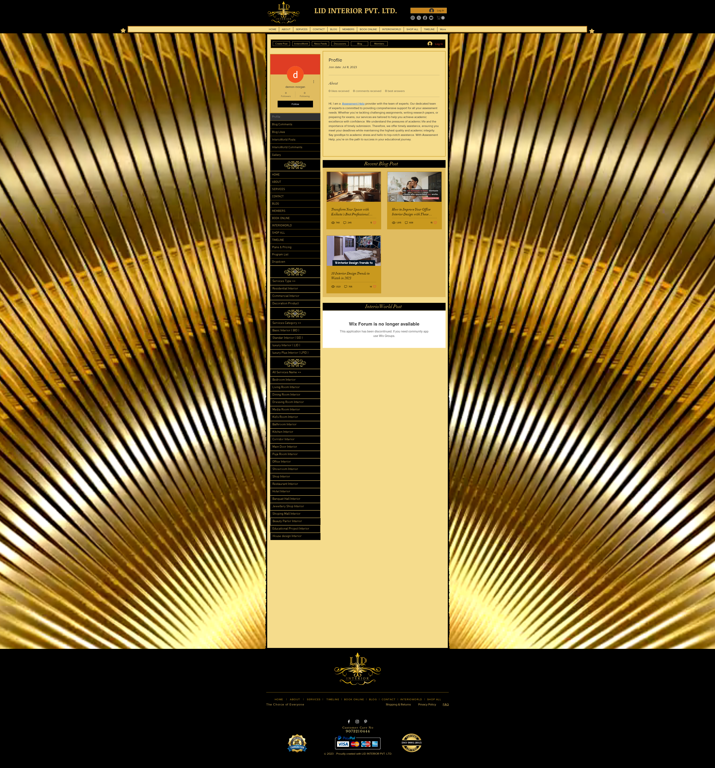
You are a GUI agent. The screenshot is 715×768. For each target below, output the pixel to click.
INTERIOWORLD (282, 225)
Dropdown (278, 262)
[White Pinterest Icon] (365, 721)
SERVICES (278, 189)
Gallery (276, 155)
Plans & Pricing (281, 247)
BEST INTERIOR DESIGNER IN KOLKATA (353, 710)
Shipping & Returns (398, 704)
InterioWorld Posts (283, 140)
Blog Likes (278, 132)
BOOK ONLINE (281, 218)
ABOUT (276, 182)
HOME (276, 175)
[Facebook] (425, 18)
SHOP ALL (278, 233)
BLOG (275, 204)
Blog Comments (282, 124)
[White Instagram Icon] (357, 721)
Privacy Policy (427, 704)
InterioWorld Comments (287, 147)
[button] (441, 18)
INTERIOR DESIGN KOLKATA (301, 710)
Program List (280, 254)
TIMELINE (278, 240)
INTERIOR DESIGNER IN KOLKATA (409, 710)
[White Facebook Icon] (349, 721)
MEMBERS (278, 211)
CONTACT (278, 196)
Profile (276, 117)
